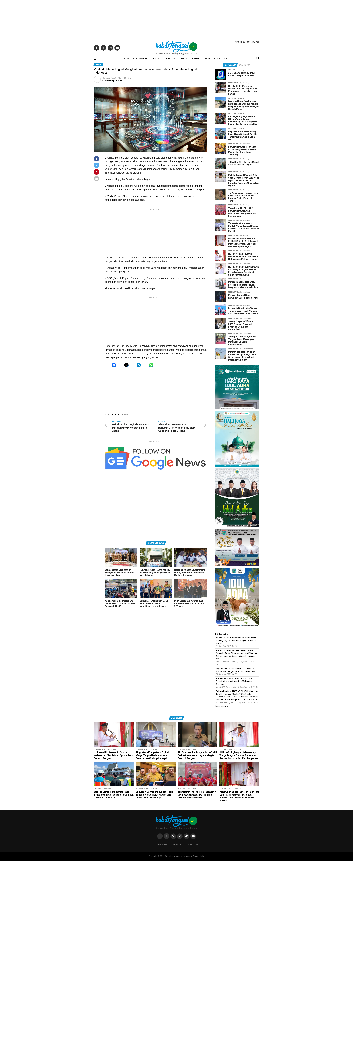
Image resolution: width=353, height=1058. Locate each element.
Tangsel (156, 58)
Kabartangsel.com (113, 80)
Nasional (195, 58)
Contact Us (176, 844)
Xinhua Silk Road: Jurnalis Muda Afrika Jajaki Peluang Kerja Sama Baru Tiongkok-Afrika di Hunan (236, 641)
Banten (184, 58)
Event (207, 58)
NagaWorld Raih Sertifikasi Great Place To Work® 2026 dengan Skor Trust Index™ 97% (235, 670)
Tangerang (170, 58)
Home (127, 58)
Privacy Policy (192, 844)
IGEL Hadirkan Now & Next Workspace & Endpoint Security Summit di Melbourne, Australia (234, 681)
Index (226, 58)
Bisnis (216, 58)
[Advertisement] (176, 19)
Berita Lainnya (221, 706)
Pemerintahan (140, 58)
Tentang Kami (160, 844)
